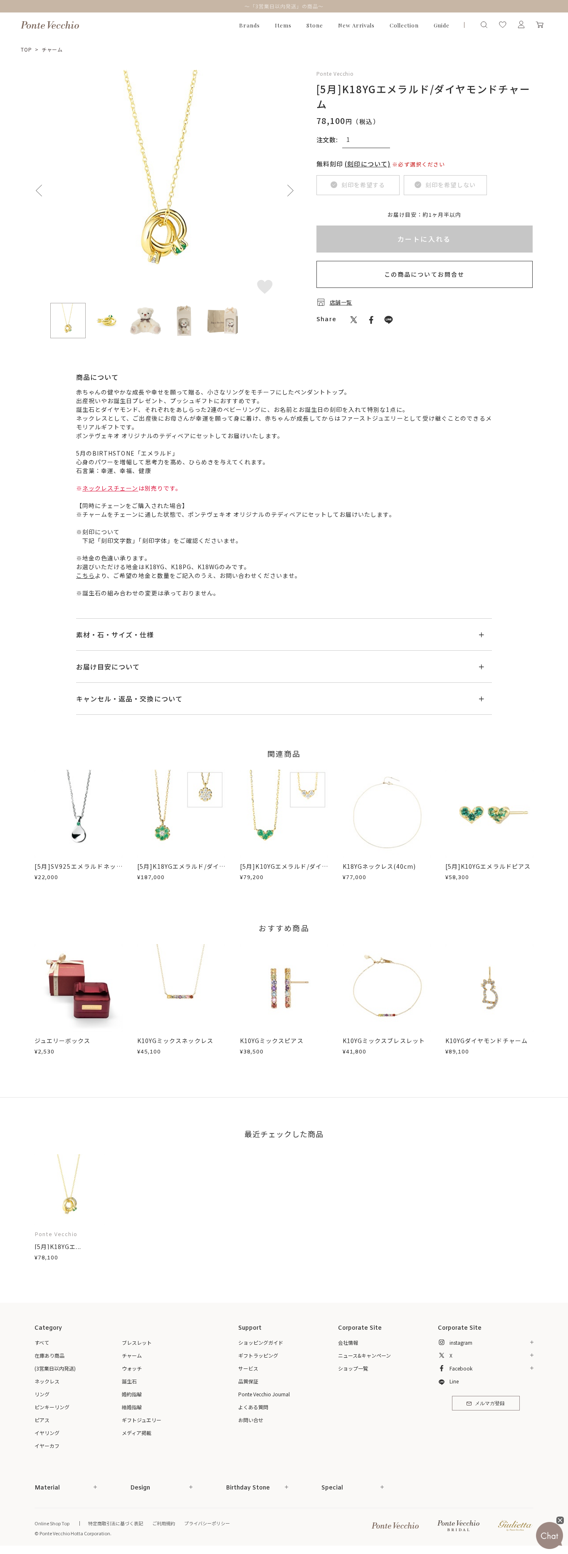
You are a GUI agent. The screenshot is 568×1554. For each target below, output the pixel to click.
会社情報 (348, 1342)
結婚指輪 (132, 1406)
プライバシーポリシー (207, 1523)
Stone (314, 25)
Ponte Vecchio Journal (264, 1394)
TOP (26, 49)
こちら (85, 575)
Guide (441, 25)
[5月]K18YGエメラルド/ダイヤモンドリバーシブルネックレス (181, 870)
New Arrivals (356, 25)
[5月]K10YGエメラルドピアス (488, 866)
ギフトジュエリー (141, 1419)
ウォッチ (132, 1368)
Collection (404, 25)
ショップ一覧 (353, 1368)
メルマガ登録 (490, 1403)
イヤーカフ (47, 1445)
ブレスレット (137, 1342)
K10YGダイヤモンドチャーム (486, 1040)
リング (42, 1394)
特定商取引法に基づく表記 (115, 1523)
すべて (42, 1342)
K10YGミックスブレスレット (384, 1040)
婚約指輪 (132, 1394)
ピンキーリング (52, 1406)
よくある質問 (253, 1406)
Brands (249, 25)
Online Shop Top (52, 1523)
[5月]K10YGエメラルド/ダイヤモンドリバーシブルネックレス (284, 870)
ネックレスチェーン (110, 488)
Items (283, 25)
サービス (248, 1368)
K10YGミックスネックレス (175, 1040)
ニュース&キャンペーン (364, 1355)
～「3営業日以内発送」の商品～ (284, 6)
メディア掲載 (136, 1432)
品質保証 (248, 1381)
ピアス (42, 1419)
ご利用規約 (163, 1523)
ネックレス (47, 1381)
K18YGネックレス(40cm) (379, 866)
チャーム (52, 49)
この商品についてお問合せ (424, 274)
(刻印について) (367, 163)
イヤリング (47, 1432)
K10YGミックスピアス (272, 1040)
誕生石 (129, 1381)
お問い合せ (250, 1419)
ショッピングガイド (260, 1342)
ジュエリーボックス (62, 1040)
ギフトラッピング (258, 1355)
